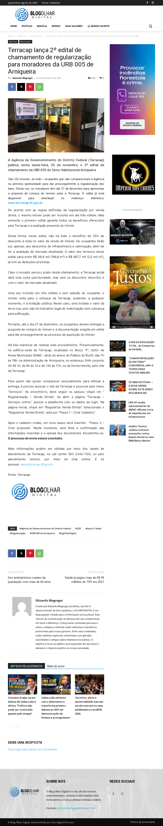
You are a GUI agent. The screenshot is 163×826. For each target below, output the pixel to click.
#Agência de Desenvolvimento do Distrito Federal (45, 528)
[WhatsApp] (39, 87)
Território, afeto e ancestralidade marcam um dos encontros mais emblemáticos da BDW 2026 (89, 705)
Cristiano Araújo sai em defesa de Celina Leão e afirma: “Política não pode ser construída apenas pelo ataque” (22, 705)
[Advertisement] (56, 513)
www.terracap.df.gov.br (25, 203)
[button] (150, 26)
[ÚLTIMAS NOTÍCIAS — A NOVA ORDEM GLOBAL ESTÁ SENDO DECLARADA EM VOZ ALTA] (118, 385)
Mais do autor (56, 666)
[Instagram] (152, 3)
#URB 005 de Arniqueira (42, 533)
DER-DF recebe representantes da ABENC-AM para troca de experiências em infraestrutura (141, 409)
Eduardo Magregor (23, 77)
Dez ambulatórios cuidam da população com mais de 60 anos (29, 580)
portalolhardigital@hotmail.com (76, 808)
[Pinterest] (30, 87)
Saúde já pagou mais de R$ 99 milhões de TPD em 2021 (84, 580)
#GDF (78, 528)
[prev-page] (10, 725)
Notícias (21, 36)
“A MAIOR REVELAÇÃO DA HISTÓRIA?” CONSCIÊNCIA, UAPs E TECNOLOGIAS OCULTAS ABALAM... (141, 365)
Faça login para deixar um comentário (32, 749)
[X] (21, 87)
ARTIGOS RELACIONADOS (26, 666)
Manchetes (36, 36)
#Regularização (17, 533)
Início (11, 36)
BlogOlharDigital (67, 533)
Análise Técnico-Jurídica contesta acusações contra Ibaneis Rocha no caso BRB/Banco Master (141, 433)
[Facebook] (147, 3)
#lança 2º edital (93, 528)
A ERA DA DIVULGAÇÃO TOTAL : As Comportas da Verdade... (142, 346)
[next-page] (16, 725)
